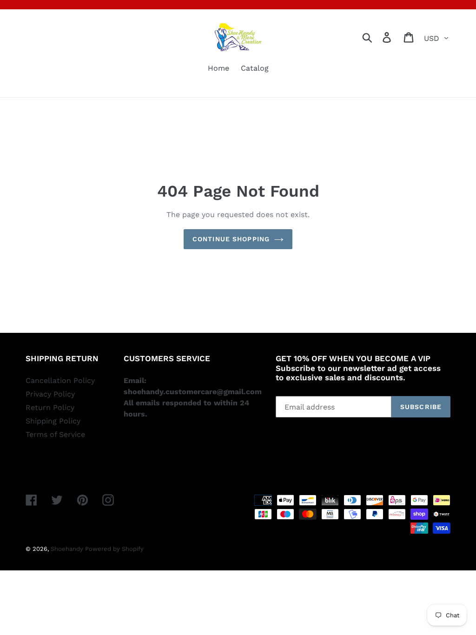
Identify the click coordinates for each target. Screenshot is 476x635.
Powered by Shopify (114, 548)
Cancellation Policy (60, 380)
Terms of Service (55, 434)
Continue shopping (231, 239)
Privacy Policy (50, 394)
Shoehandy (68, 548)
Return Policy (50, 407)
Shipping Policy (53, 421)
